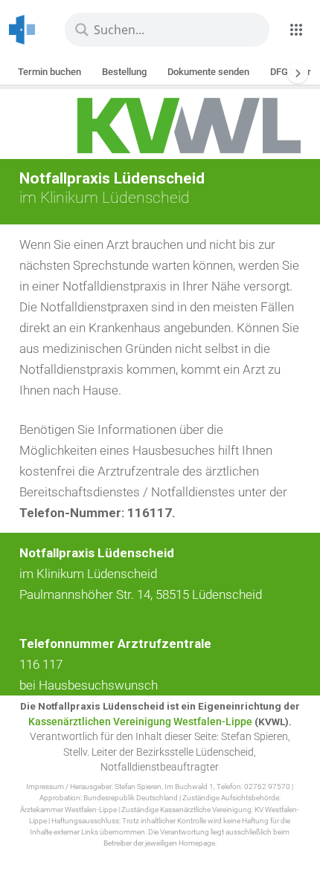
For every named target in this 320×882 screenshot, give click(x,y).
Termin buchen (49, 71)
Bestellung (124, 71)
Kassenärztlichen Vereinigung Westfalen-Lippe (140, 721)
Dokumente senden (208, 71)
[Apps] (296, 30)
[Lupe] (82, 30)
